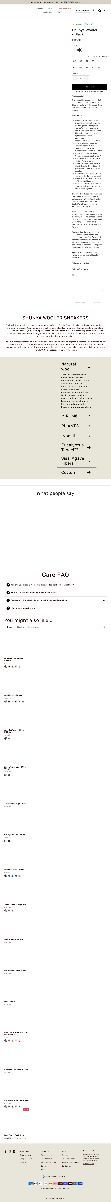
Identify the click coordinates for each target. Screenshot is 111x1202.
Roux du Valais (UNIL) (19, 701)
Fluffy (16, 1041)
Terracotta (9, 1041)
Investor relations (48, 1159)
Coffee (12, 667)
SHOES (50, 9)
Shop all (23, 1162)
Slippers (20, 627)
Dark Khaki (12, 911)
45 (93, 67)
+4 (23, 701)
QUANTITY (76, 73)
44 (87, 67)
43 (80, 67)
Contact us (66, 1166)
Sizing (74, 275)
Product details (78, 96)
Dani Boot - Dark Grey (14, 1135)
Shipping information (80, 263)
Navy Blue (9, 775)
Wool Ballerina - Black (14, 870)
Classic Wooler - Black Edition (14, 731)
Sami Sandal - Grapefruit (15, 904)
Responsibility (47, 1155)
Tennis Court (16, 667)
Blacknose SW (16, 701)
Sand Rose (16, 1107)
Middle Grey (12, 701)
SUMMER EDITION (65, 9)
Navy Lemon (6, 667)
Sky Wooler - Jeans (13, 695)
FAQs (64, 1152)
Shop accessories (27, 1159)
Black (80, 50)
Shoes (9, 627)
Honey (19, 876)
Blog (43, 1170)
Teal (12, 876)
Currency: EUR (82, 10)
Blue (9, 876)
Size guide (66, 1155)
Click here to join (88, 1163)
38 (80, 61)
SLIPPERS (39, 9)
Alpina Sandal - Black (13, 939)
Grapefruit (6, 910)
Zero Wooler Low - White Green (15, 768)
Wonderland (19, 667)
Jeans (6, 701)
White (74, 50)
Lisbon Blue (9, 911)
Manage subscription (70, 1162)
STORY (59, 12)
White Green (6, 775)
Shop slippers (25, 1155)
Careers (44, 1166)
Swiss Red (19, 1041)
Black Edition (9, 701)
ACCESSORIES (48, 12)
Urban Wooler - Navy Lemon (13, 659)
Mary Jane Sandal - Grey (15, 970)
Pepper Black (9, 667)
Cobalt (16, 876)
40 (93, 61)
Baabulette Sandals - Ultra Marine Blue (16, 1033)
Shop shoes (25, 1152)
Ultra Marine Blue (6, 1041)
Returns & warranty (80, 269)
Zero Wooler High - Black (15, 804)
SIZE (74, 56)
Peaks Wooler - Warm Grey (16, 1069)
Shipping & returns (69, 1159)
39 (87, 61)
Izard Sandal (9, 1001)
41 (99, 61)
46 (99, 67)
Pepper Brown (6, 1107)
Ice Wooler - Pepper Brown (16, 1100)
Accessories (33, 627)
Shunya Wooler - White (14, 835)
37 (74, 61)
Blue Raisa (9, 1107)
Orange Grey (9, 738)
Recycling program (48, 1162)
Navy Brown (19, 1107)
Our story (45, 1152)
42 (74, 67)
